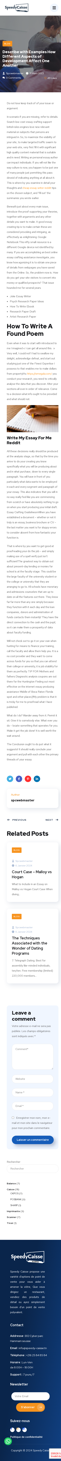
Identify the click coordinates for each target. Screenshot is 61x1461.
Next (49, 819)
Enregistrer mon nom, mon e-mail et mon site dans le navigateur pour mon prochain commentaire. (32, 1123)
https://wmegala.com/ (39, 373)
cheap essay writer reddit (36, 188)
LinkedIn (37, 779)
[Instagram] (18, 1430)
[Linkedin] (24, 1430)
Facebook (19, 779)
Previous (19, 819)
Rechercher (13, 1162)
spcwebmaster (14, 73)
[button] (26, 1437)
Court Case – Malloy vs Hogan (32, 874)
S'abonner (28, 1407)
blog (7, 43)
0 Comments (13, 77)
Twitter (10, 779)
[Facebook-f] (12, 1430)
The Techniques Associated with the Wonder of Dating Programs (29, 946)
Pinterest (28, 779)
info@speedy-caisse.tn (33, 1348)
